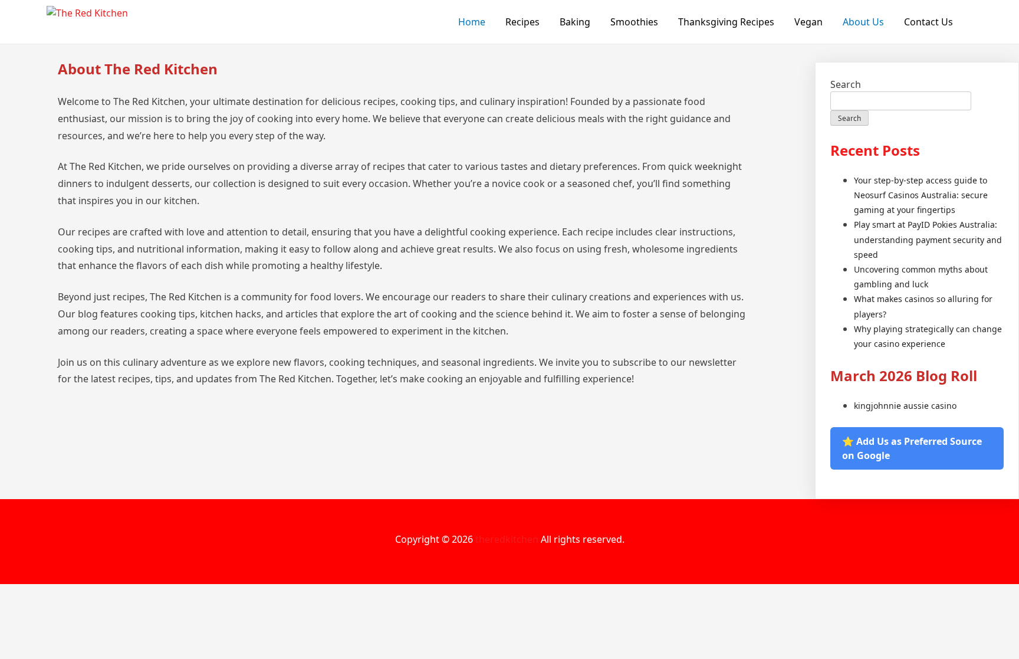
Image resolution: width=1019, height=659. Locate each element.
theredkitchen (506, 539)
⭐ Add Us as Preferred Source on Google (912, 448)
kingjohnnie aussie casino (905, 405)
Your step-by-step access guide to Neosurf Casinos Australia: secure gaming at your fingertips (921, 195)
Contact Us (928, 21)
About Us (863, 21)
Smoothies (634, 21)
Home (471, 21)
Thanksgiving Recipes (726, 21)
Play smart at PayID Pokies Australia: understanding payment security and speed (928, 239)
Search (845, 84)
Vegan (808, 21)
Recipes (522, 21)
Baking (575, 21)
